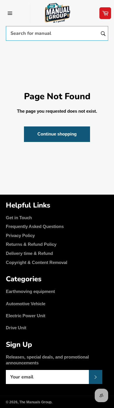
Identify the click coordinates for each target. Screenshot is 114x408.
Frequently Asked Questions (35, 226)
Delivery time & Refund (29, 253)
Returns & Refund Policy (31, 244)
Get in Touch (19, 217)
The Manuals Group (35, 402)
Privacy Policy (20, 235)
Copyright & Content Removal (36, 262)
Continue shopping (57, 133)
